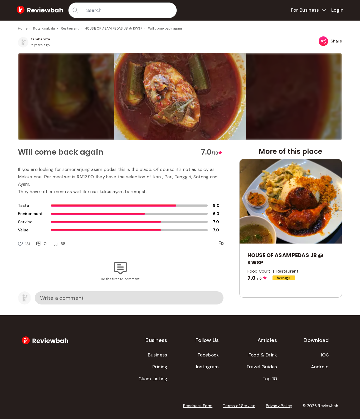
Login (337, 10)
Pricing (159, 367)
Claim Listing (152, 379)
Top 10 (270, 379)
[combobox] (129, 10)
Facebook (208, 355)
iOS (325, 355)
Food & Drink (263, 355)
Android (320, 367)
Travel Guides (261, 367)
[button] (180, 96)
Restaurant (70, 28)
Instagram (207, 367)
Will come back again (165, 28)
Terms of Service (239, 405)
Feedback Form (197, 405)
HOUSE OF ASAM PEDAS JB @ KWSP (113, 28)
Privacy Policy (279, 405)
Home (22, 28)
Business (157, 355)
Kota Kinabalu (44, 28)
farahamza (40, 39)
